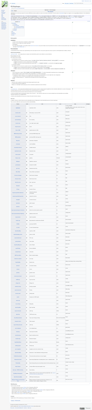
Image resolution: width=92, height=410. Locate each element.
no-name (18, 227)
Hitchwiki (18, 185)
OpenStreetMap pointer (18, 234)
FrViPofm (24, 387)
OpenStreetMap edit (18, 244)
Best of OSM (18, 130)
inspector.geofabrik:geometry (18, 196)
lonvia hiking (18, 303)
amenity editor (18, 112)
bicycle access (18, 126)
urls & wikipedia (18, 328)
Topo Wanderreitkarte (18, 317)
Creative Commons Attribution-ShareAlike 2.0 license (26, 406)
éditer (23, 46)
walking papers (18, 345)
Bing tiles (18, 140)
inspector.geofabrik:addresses (17, 192)
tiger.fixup (18, 314)
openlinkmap (18, 248)
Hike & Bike (18, 171)
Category (12, 400)
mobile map (18, 220)
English (12, 10)
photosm (18, 265)
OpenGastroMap (18, 352)
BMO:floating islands (18, 133)
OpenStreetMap (18, 230)
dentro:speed (17, 154)
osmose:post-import (18, 276)
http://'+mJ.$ (71, 17)
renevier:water (17, 293)
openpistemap (18, 251)
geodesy (17, 272)
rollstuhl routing (18, 286)
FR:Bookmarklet (17, 400)
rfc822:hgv (18, 279)
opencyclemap (18, 241)
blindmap (18, 331)
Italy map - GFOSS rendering (18, 369)
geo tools (18, 168)
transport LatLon (18, 321)
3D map (18, 189)
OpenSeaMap (17, 262)
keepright (18, 199)
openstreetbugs (18, 119)
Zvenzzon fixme (18, 178)
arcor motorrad (18, 116)
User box (36, 45)
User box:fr (32, 45)
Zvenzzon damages (17, 175)
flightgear (18, 161)
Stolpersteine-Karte (17, 359)
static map (18, 300)
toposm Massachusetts (18, 324)
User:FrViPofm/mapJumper (20, 8)
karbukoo (18, 206)
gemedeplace (17, 164)
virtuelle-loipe (17, 338)
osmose (18, 269)
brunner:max (18, 123)
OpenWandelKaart (18, 342)
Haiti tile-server (18, 182)
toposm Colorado (18, 310)
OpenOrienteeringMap (18, 376)
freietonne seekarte (17, 258)
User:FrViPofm (19, 46)
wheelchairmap (18, 335)
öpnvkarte (18, 203)
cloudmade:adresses (18, 147)
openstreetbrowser (17, 237)
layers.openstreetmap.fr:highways (18, 213)
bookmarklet (62, 13)
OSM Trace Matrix (18, 255)
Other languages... (51, 11)
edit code (88, 21)
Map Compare (17, 366)
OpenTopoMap (18, 307)
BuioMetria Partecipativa (17, 373)
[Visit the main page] (4, 4)
